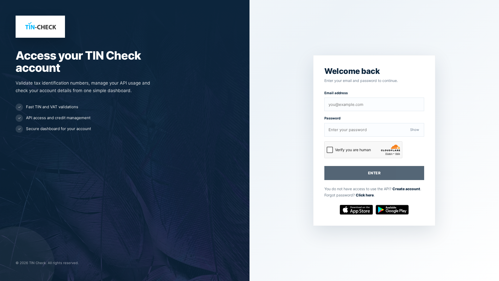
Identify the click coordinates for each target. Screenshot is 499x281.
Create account (406, 189)
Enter (374, 173)
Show (414, 129)
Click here (365, 195)
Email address (336, 93)
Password (332, 118)
